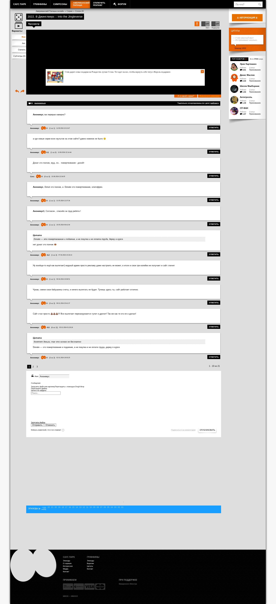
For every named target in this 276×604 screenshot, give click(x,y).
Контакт (66, 572)
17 (66, 507)
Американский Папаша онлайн (50, 11)
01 (122, 507)
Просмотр (33, 24)
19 (59, 507)
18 (63, 507)
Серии (70, 11)
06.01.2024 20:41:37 (63, 303)
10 (91, 507)
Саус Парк (19, 4)
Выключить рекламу (209, 96)
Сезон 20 (79, 11)
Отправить (37, 425)
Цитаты (235, 31)
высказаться (40, 103)
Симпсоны (60, 4)
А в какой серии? (186, 96)
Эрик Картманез (248, 64)
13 (80, 507)
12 (84, 507)
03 (115, 507)
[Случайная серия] (19, 17)
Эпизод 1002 (240, 48)
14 (77, 507)
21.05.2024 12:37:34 (63, 200)
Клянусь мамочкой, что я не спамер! (46, 430)
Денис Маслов (247, 75)
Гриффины (40, 4)
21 (52, 507)
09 (94, 507)
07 (101, 507)
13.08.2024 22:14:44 (64, 152)
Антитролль (246, 97)
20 (56, 507)
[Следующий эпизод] (22, 91)
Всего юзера (256, 59)
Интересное (68, 566)
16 (70, 507)
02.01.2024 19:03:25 (63, 357)
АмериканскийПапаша (81, 4)
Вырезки (90, 563)
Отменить (50, 425)
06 (105, 507)
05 (108, 507)
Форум (122, 4)
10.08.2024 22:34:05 (58, 176)
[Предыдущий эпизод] (17, 91)
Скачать (21, 50)
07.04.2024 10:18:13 (65, 255)
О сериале (67, 563)
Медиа (65, 569)
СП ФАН (244, 108)
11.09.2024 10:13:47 (63, 128)
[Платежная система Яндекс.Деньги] (68, 587)
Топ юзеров (239, 59)
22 (49, 507)
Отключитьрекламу (99, 4)
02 (119, 507)
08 (98, 507)
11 (87, 507)
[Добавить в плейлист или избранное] (19, 25)
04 (112, 507)
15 (73, 507)
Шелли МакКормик (249, 86)
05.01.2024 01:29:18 (66, 327)
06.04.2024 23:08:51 (63, 279)
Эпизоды (66, 561)
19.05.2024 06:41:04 (63, 225)
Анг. (23, 43)
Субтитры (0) (19, 56)
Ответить (214, 128)
